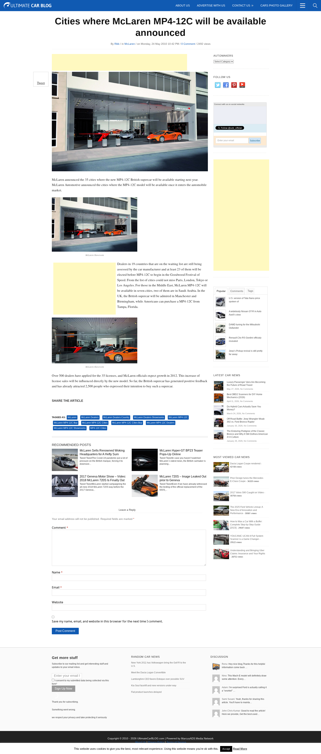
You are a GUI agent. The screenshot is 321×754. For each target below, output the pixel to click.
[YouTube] (242, 85)
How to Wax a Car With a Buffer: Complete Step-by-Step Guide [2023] (246, 524)
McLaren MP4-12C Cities (95, 422)
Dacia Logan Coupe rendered (245, 463)
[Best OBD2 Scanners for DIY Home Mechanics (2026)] (218, 398)
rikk (116, 43)
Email (57, 587)
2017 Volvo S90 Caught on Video (247, 492)
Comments (236, 291)
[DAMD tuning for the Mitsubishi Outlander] (221, 328)
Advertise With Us (211, 5)
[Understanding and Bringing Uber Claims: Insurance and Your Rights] (221, 554)
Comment (60, 528)
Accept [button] (226, 749)
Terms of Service (176, 742)
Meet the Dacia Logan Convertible (148, 672)
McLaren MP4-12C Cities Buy (127, 422)
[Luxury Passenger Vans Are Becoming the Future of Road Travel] (218, 385)
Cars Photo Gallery (276, 5)
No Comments (246, 389)
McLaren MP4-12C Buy (65, 422)
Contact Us (241, 5)
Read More (240, 748)
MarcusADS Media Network (197, 738)
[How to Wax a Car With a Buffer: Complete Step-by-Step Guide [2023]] (221, 525)
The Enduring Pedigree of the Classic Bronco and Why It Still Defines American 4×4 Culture (247, 434)
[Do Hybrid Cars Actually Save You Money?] (218, 410)
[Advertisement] (119, 62)
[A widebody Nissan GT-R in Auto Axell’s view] (221, 315)
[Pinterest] (234, 85)
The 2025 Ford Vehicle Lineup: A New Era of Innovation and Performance (246, 510)
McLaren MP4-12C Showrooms (70, 428)
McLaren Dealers (90, 417)
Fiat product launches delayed (146, 692)
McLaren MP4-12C (178, 417)
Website (57, 602)
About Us (183, 5)
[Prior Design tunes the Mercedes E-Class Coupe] (221, 481)
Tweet (41, 83)
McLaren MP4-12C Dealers (160, 422)
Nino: (224, 675)
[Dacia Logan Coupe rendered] (221, 467)
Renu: (225, 664)
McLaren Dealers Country (116, 417)
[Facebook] (226, 85)
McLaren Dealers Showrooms (149, 417)
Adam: (225, 687)
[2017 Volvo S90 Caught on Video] (221, 496)
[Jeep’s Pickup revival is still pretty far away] (221, 354)
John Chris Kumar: (231, 710)
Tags (250, 290)
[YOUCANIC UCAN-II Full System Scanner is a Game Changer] (221, 539)
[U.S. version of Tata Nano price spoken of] (221, 301)
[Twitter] (218, 85)
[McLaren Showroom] (94, 224)
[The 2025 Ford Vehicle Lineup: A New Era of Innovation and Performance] (221, 510)
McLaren (129, 43)
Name (57, 572)
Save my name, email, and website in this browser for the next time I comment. (107, 621)
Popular (221, 291)
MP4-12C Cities (98, 428)
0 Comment (188, 43)
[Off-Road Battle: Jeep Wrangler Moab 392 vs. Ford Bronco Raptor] (218, 422)
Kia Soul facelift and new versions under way (153, 685)
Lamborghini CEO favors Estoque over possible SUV (157, 679)
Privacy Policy (156, 742)
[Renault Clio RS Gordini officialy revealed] (221, 341)
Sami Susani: (228, 699)
